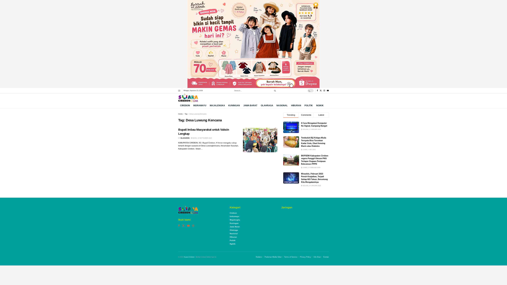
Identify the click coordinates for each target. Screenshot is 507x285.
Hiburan (296, 105)
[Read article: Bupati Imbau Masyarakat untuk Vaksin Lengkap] (260, 140)
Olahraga (267, 105)
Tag (186, 114)
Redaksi (259, 257)
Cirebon (185, 105)
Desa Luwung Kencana (197, 114)
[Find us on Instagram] (324, 90)
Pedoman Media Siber (273, 257)
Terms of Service (290, 257)
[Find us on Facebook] (317, 90)
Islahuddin (184, 138)
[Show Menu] (179, 90)
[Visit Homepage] (188, 98)
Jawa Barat (250, 105)
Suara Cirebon (189, 257)
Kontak (326, 257)
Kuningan (234, 105)
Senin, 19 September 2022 (202, 138)
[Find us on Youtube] (328, 90)
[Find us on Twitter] (321, 90)
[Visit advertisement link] (253, 44)
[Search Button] (274, 90)
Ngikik (320, 105)
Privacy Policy (305, 257)
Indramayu (199, 105)
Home (180, 114)
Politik (308, 105)
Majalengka (217, 105)
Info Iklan (317, 257)
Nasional (282, 105)
